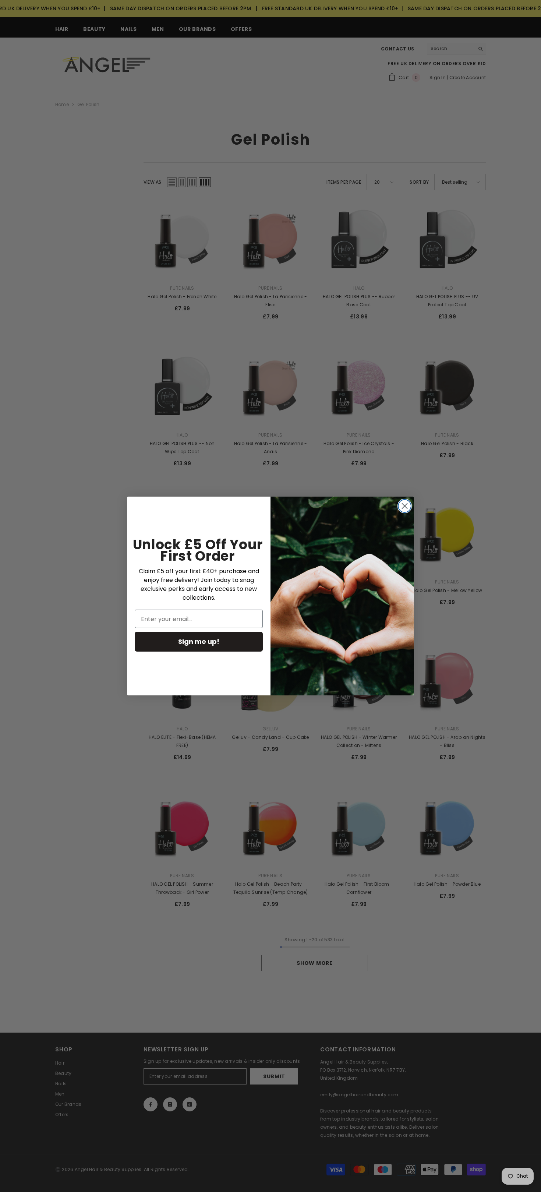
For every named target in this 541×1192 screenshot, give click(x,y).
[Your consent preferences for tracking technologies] (534, 894)
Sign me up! (198, 641)
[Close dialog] (404, 506)
